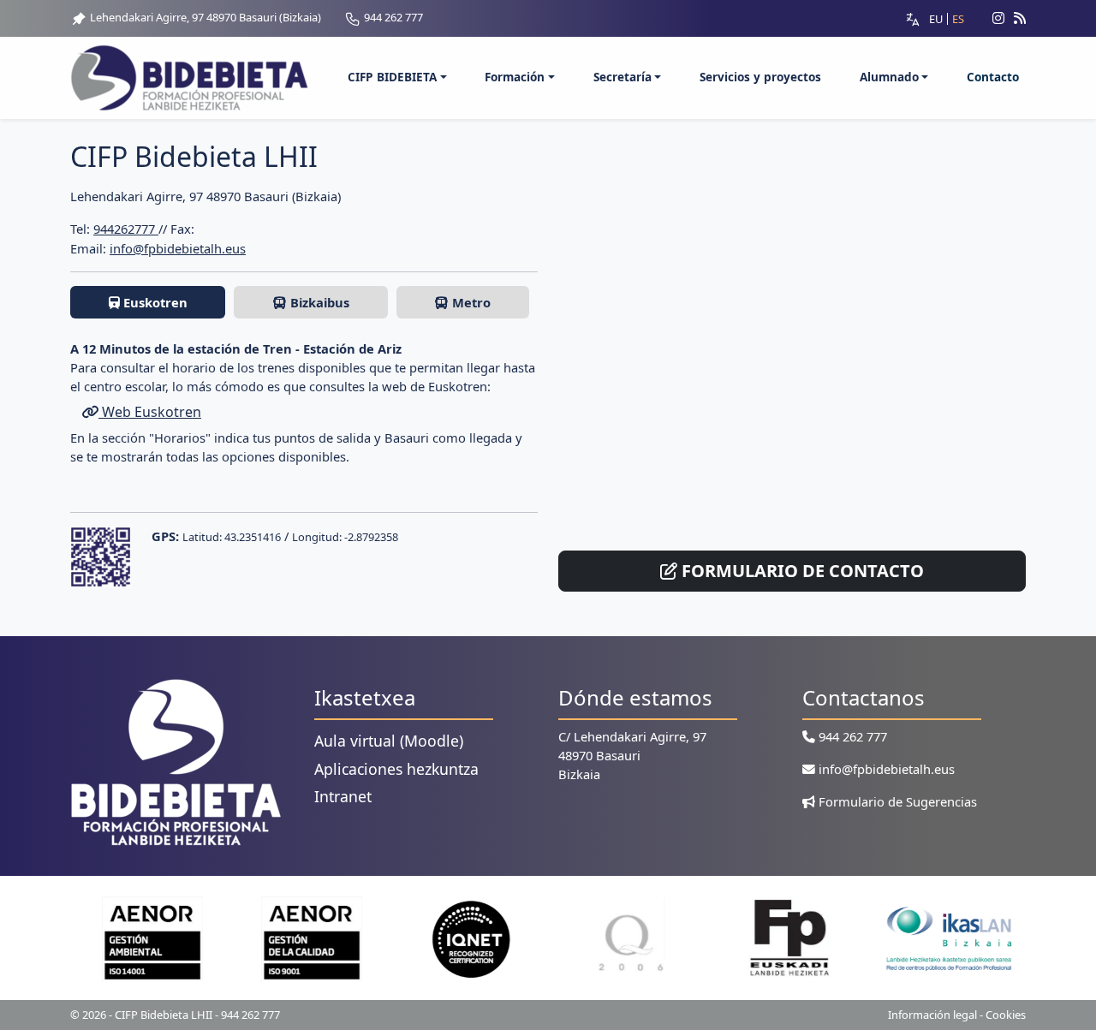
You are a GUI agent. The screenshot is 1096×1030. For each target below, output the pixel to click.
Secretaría (622, 76)
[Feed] (1020, 18)
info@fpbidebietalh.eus (178, 248)
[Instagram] (991, 18)
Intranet (343, 796)
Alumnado (889, 76)
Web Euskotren (149, 411)
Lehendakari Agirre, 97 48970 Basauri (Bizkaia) (204, 17)
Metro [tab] (470, 302)
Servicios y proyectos (760, 76)
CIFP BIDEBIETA (392, 76)
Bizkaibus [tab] (318, 302)
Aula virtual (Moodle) (388, 740)
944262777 (125, 228)
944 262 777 (392, 17)
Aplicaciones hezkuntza (396, 769)
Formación (515, 76)
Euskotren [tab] (154, 302)
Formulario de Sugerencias (896, 801)
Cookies (1006, 1014)
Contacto (993, 76)
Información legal (932, 1014)
